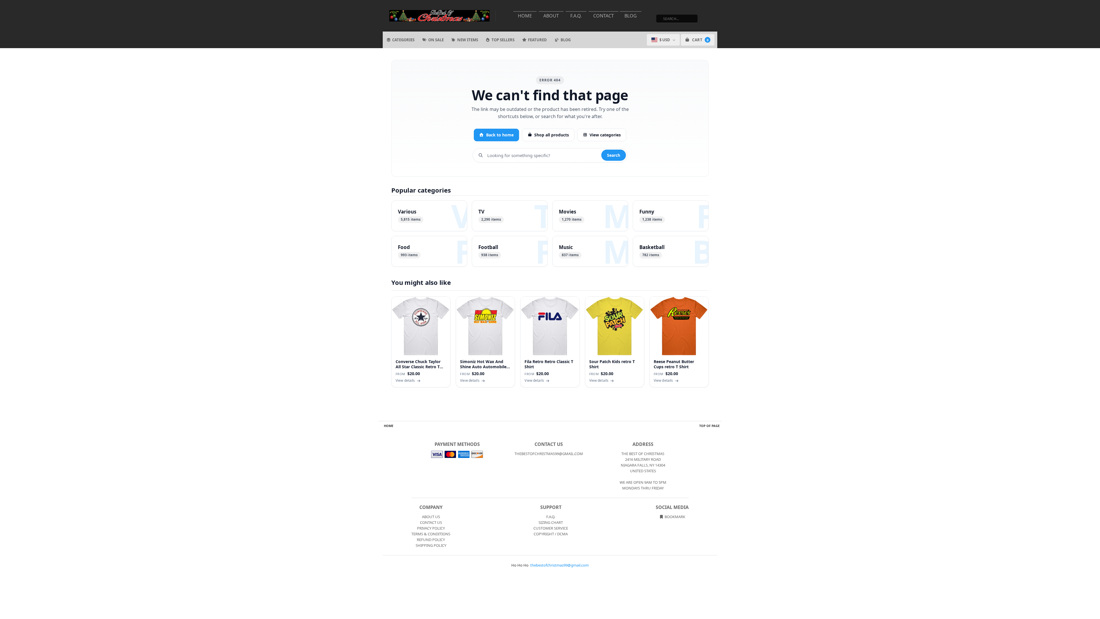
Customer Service (550, 528)
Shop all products (551, 135)
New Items (467, 39)
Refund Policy (431, 539)
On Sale (436, 39)
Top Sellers (503, 39)
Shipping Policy (431, 545)
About (551, 16)
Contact (603, 16)
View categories (605, 135)
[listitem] (429, 215)
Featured (537, 39)
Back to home (500, 135)
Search (613, 155)
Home (525, 16)
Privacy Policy (431, 528)
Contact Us (431, 522)
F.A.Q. (576, 16)
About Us (431, 516)
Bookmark (674, 516)
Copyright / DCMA (551, 533)
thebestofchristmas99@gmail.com (559, 565)
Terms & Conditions (430, 533)
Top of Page (709, 426)
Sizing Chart (551, 522)
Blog (630, 16)
